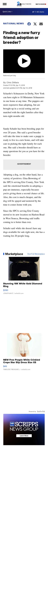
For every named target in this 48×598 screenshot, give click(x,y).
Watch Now (40, 4)
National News (13, 23)
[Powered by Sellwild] (41, 411)
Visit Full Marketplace (36, 254)
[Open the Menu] (4, 4)
